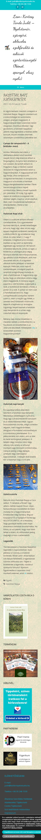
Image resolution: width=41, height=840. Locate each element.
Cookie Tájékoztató (13, 806)
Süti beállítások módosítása (17, 809)
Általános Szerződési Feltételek (18, 799)
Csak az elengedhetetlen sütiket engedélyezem (18, 836)
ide (33, 327)
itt (25, 573)
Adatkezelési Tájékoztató (16, 802)
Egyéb (9, 580)
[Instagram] (22, 7)
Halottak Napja (13, 584)
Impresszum (10, 813)
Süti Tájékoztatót (8, 826)
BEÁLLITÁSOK (16, 828)
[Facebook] (18, 7)
